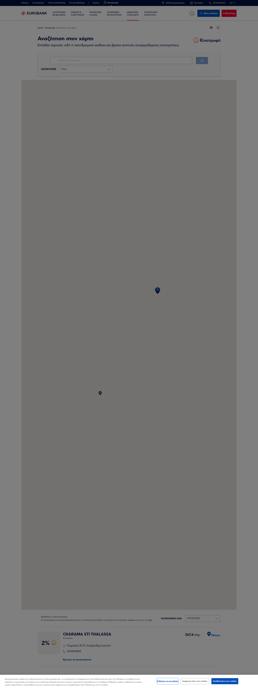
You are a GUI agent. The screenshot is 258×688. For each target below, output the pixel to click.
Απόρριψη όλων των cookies (194, 681)
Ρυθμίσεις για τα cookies (167, 681)
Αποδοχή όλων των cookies (225, 681)
